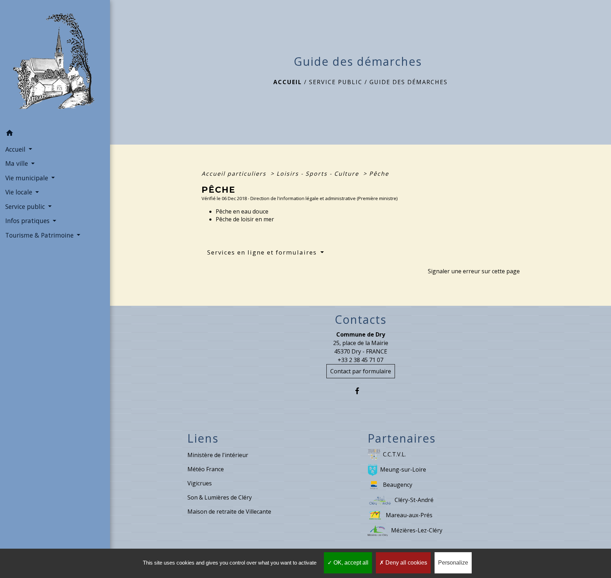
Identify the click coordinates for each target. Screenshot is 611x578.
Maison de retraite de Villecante (229, 511)
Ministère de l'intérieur (217, 455)
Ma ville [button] (17, 163)
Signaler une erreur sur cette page (474, 271)
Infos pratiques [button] (28, 220)
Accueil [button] (16, 149)
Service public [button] (26, 206)
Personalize (453, 563)
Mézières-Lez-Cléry (416, 530)
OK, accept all (350, 563)
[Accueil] (55, 63)
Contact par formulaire (360, 371)
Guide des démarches (408, 82)
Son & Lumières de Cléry (219, 497)
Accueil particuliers (235, 173)
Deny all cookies (405, 563)
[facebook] (360, 390)
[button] (55, 134)
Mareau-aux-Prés (409, 515)
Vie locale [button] (19, 192)
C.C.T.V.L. (394, 454)
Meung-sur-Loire (403, 469)
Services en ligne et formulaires (263, 252)
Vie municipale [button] (27, 178)
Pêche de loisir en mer (245, 219)
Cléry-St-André (414, 500)
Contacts (360, 319)
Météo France (205, 469)
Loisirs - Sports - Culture (319, 173)
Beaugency (397, 485)
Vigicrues (199, 483)
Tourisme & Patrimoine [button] (40, 235)
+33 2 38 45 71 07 (360, 360)
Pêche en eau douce (242, 211)
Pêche (379, 173)
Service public (335, 82)
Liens (203, 438)
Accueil (287, 82)
